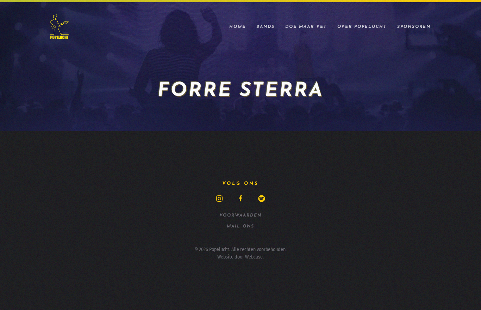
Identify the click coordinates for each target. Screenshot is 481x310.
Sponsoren (414, 27)
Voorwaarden (240, 215)
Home (237, 27)
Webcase (254, 257)
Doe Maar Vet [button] (306, 27)
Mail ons (240, 226)
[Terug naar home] (59, 27)
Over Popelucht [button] (362, 27)
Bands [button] (265, 27)
